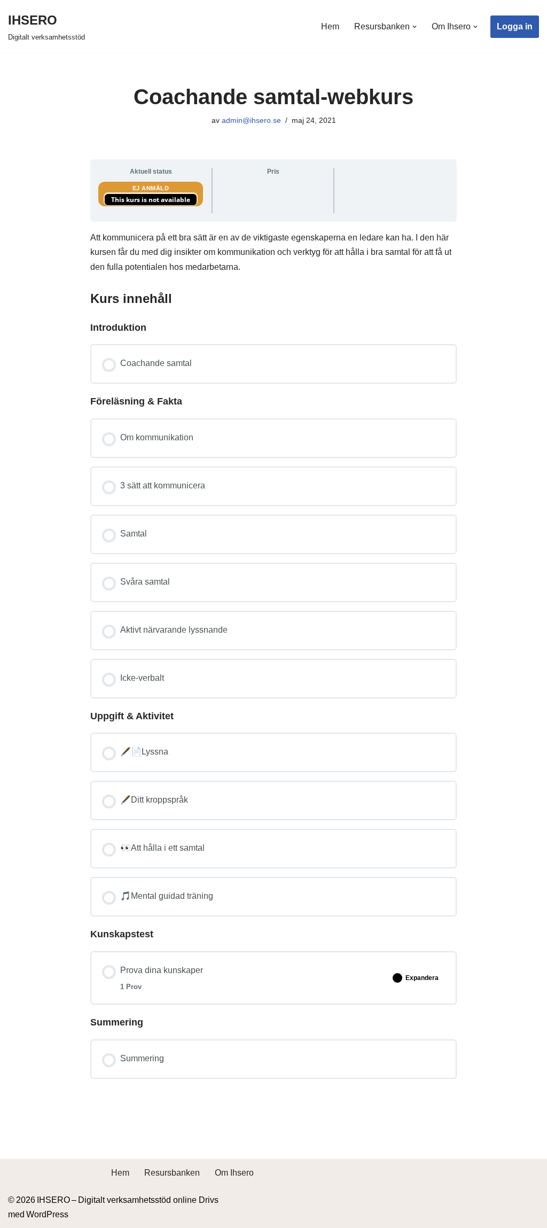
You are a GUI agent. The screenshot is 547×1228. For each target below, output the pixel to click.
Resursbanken (172, 1172)
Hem (330, 26)
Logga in (515, 26)
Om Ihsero (234, 1172)
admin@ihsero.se (251, 120)
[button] (414, 27)
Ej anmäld (150, 188)
